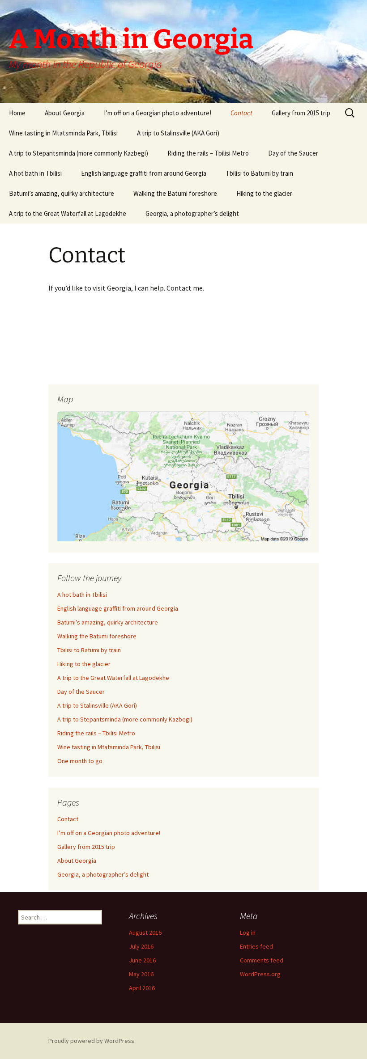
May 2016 (141, 974)
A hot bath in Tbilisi (35, 173)
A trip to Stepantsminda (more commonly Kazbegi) (78, 153)
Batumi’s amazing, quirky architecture (61, 193)
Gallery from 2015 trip (301, 113)
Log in (248, 932)
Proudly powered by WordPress (91, 1041)
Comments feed (261, 960)
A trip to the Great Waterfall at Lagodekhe (67, 213)
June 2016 (142, 960)
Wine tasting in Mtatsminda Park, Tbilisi (63, 133)
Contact (241, 113)
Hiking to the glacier (264, 193)
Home (17, 113)
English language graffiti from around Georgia (143, 173)
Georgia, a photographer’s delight (192, 213)
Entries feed (256, 946)
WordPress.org (260, 974)
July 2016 (141, 946)
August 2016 (145, 932)
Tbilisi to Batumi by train (259, 173)
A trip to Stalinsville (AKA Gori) (178, 133)
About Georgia (65, 113)
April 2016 (142, 988)
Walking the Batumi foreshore (175, 193)
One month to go (79, 761)
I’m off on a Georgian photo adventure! (157, 113)
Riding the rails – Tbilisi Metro (208, 153)
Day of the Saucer (293, 153)
